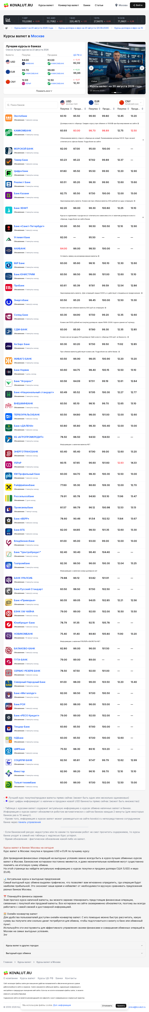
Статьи (99, 5)
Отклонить (107, 1006)
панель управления (29, 822)
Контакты (70, 978)
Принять (121, 1006)
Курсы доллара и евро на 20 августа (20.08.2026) (66, 28)
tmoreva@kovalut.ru (136, 1007)
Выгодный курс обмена (18, 953)
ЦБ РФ (76, 55)
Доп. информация (62, 1005)
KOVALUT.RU (21, 5)
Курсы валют (46, 5)
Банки (87, 5)
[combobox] (130, 102)
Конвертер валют (68, 5)
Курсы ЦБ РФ (45, 978)
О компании (10, 978)
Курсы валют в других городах (22, 945)
